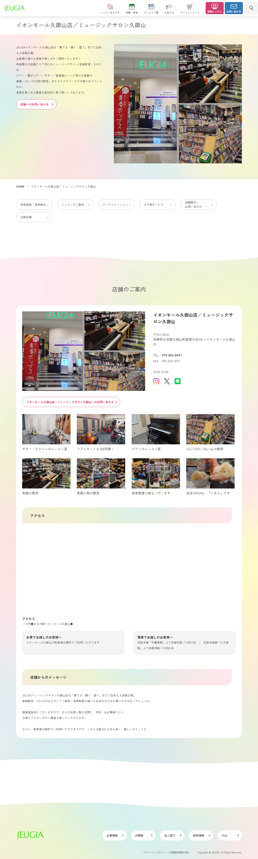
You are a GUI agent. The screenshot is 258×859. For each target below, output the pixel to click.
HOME (20, 186)
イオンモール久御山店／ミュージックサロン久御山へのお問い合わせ (70, 402)
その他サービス (153, 204)
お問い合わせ (234, 11)
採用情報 (198, 835)
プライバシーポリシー (155, 852)
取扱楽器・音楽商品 (33, 204)
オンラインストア (190, 12)
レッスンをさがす (110, 12)
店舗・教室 (132, 12)
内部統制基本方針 (179, 852)
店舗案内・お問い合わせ (193, 204)
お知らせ (169, 12)
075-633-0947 (172, 355)
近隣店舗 (26, 217)
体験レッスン (214, 11)
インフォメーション (115, 204)
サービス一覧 (151, 12)
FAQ (224, 835)
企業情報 (112, 835)
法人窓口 (169, 835)
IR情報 (139, 835)
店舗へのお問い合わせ (34, 104)
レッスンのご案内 (72, 204)
